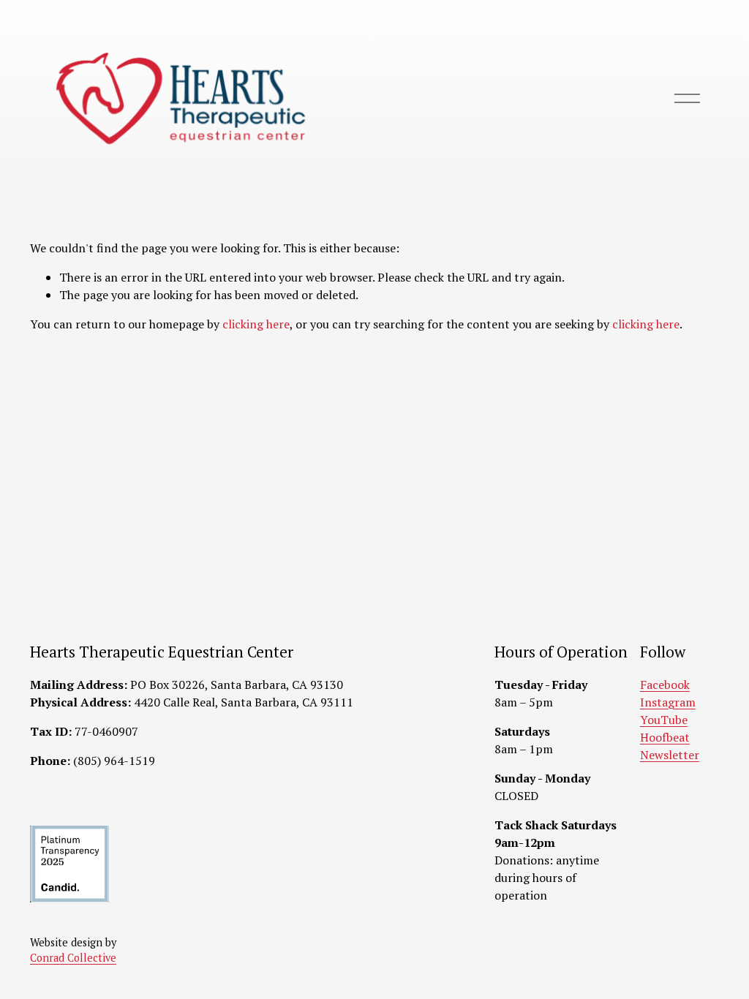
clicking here (256, 324)
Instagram (668, 702)
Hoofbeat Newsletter (669, 746)
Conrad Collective (73, 958)
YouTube (664, 720)
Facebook (665, 684)
